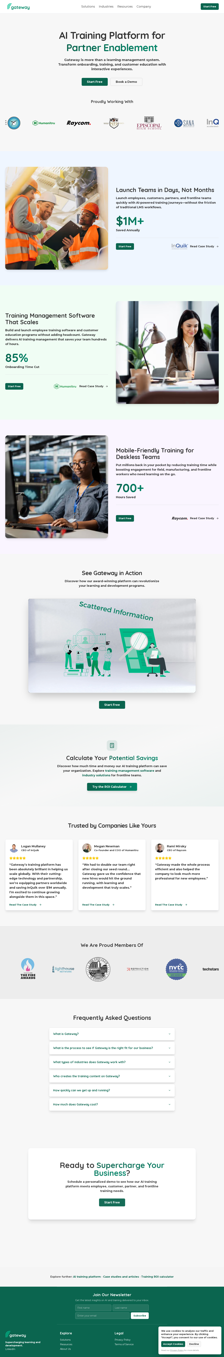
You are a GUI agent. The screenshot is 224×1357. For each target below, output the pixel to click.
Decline (194, 1344)
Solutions (88, 6)
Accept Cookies (173, 1344)
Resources (125, 6)
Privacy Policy (123, 1339)
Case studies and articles (121, 1276)
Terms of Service (124, 1344)
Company (144, 6)
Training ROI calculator (157, 1276)
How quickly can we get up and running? (81, 1090)
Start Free (209, 6)
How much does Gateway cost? (75, 1104)
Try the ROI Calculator (109, 787)
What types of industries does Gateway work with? (89, 1062)
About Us (65, 1348)
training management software (129, 771)
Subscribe (139, 1315)
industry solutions (96, 775)
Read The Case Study (22, 904)
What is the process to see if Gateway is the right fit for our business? (103, 1048)
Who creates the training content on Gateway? (86, 1076)
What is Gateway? (66, 1034)
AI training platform (87, 1276)
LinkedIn (10, 1349)
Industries (106, 6)
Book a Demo (126, 82)
